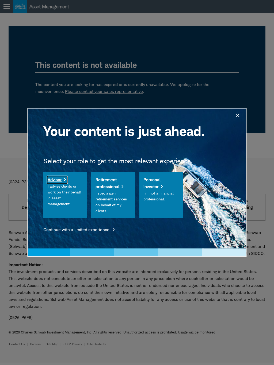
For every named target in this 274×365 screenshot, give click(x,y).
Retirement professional (107, 183)
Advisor (55, 180)
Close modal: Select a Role (237, 114)
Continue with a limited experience (77, 229)
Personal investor (152, 183)
